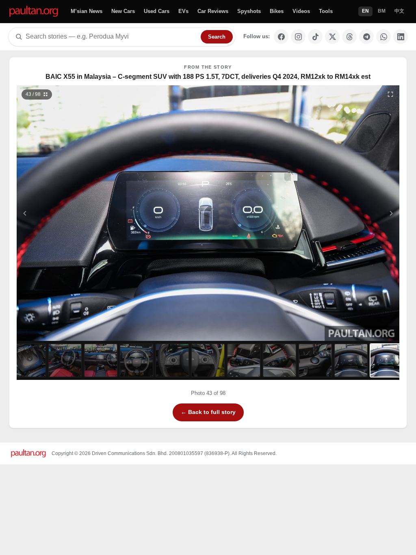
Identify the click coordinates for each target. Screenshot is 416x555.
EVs (183, 11)
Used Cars (156, 11)
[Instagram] (298, 36)
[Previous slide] (65, 213)
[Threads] (349, 36)
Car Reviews (212, 11)
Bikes (277, 11)
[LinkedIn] (400, 36)
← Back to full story (208, 412)
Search (216, 37)
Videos (301, 11)
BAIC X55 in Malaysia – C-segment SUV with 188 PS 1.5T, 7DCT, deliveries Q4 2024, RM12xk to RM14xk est (208, 76)
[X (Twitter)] (332, 36)
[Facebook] (281, 36)
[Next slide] (352, 213)
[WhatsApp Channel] (383, 36)
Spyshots (249, 11)
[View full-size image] (390, 94)
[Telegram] (366, 36)
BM (382, 11)
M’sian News (86, 11)
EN (365, 11)
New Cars (123, 11)
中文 (399, 11)
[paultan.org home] (33, 11)
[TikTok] (315, 36)
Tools (326, 11)
